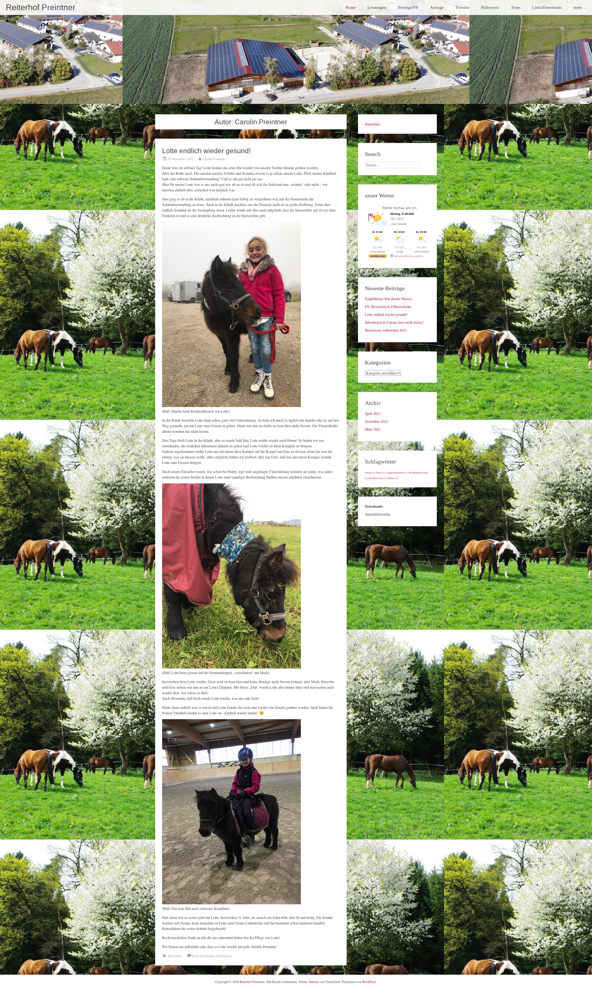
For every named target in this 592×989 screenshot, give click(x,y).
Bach (380, 472)
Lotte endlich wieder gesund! (206, 151)
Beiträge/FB (408, 7)
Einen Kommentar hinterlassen (211, 956)
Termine (462, 7)
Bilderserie (490, 7)
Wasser (393, 478)
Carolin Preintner (214, 159)
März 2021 (373, 429)
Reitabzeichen (378, 478)
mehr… (580, 7)
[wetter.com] (377, 257)
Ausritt (370, 472)
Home (350, 7)
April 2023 (373, 413)
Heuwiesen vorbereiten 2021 (386, 330)
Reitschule (174, 956)
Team (515, 7)
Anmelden (372, 124)
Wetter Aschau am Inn (399, 207)
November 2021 (376, 421)
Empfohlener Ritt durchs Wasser (388, 298)
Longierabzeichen (397, 472)
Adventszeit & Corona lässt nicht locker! (394, 322)
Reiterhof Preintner (40, 7)
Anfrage (437, 7)
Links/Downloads (547, 7)
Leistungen (376, 7)
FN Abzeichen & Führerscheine (388, 306)
